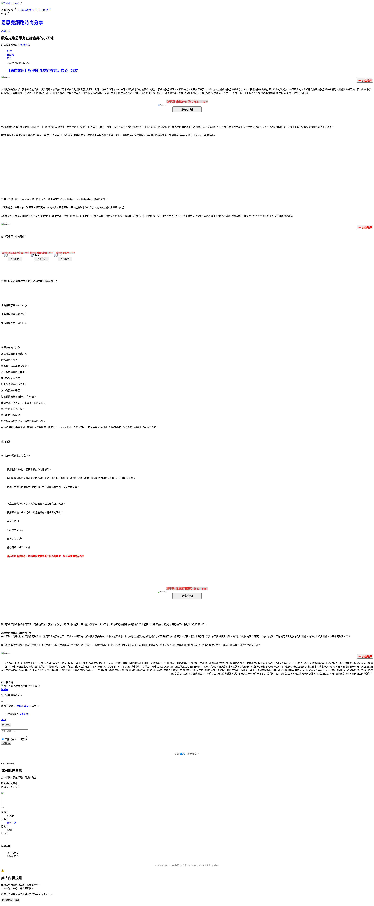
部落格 (10, 54)
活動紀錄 (24, 714)
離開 (17, 900)
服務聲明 (215, 865)
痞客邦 (19, 706)
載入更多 (6, 725)
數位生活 (25, 45)
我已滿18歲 (7, 900)
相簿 (9, 51)
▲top (3, 719)
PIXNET (165, 865)
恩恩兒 (4, 689)
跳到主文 (6, 31)
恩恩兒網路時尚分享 (22, 22)
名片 (9, 58)
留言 (26, 706)
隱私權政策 (203, 865)
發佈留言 (6, 743)
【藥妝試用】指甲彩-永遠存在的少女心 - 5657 (42, 70)
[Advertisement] (162, 162)
